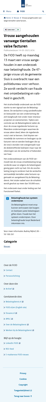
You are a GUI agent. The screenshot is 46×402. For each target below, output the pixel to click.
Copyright (23, 385)
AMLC (8, 319)
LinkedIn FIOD (12, 343)
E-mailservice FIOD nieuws (17, 354)
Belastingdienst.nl (13, 301)
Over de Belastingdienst (16, 324)
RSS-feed (10, 349)
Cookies (23, 379)
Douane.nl (10, 313)
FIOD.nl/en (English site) (16, 307)
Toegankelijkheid (22, 390)
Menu (8, 11)
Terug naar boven (22, 396)
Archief (9, 289)
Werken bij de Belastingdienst (19, 330)
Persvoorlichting (13, 276)
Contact (9, 270)
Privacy (23, 373)
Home (8, 18)
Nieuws (16, 18)
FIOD (22, 11)
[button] (12, 29)
